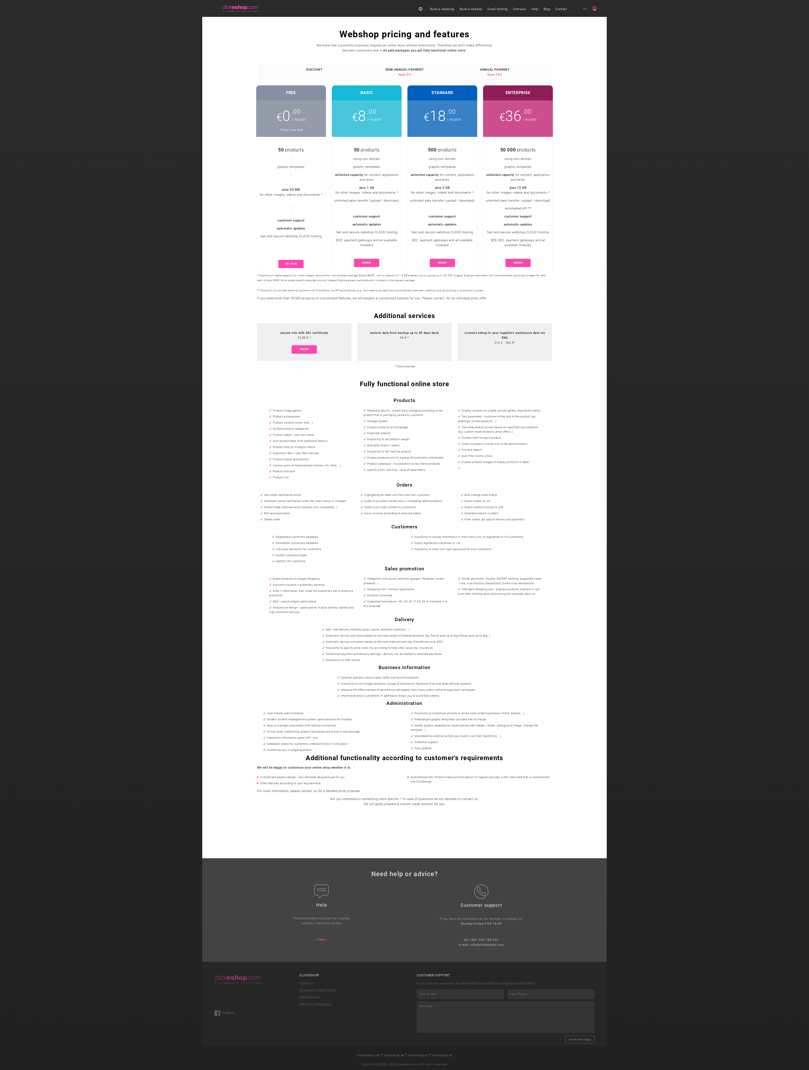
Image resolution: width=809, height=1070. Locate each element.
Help (534, 9)
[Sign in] (594, 8)
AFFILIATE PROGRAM (315, 1005)
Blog (547, 9)
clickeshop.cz (418, 1055)
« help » (321, 939)
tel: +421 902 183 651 (481, 940)
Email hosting (498, 9)
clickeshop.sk (442, 1055)
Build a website (471, 9)
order (366, 262)
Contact (561, 9)
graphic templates (290, 167)
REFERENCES (309, 997)
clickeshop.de (394, 1055)
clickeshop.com (368, 1055)
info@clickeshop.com (487, 945)
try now (291, 263)
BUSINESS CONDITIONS (317, 990)
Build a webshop (442, 9)
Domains (519, 9)
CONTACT (306, 983)
